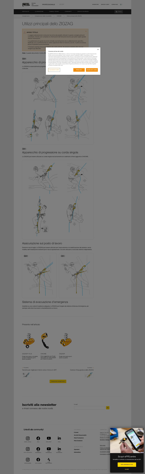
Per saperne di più (127, 464)
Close (127, 469)
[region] (73, 61)
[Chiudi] (98, 49)
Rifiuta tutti (79, 69)
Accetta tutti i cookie (92, 69)
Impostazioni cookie (54, 69)
